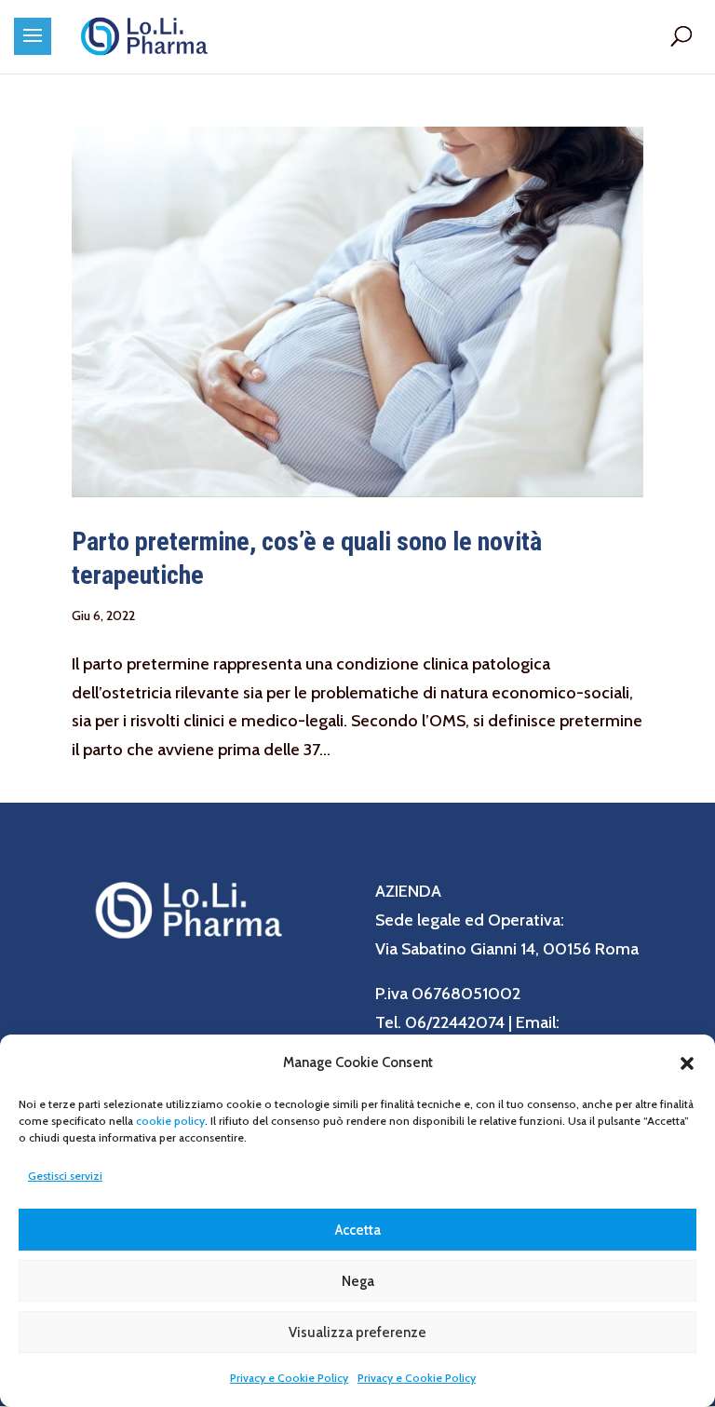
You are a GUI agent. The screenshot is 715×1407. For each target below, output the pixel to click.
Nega (358, 1281)
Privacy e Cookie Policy (289, 1378)
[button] (687, 1063)
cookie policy (170, 1121)
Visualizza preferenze (357, 1332)
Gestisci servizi (65, 1176)
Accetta (358, 1230)
